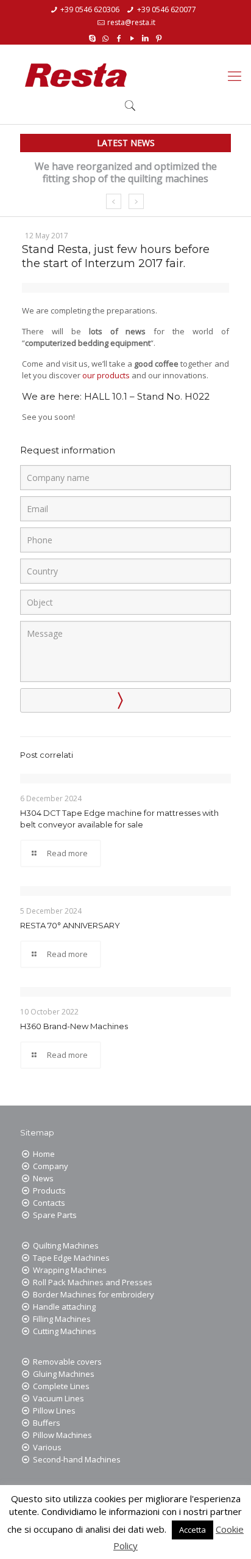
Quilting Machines (66, 1245)
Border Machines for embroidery (93, 1294)
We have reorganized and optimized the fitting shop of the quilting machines (126, 172)
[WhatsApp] (106, 37)
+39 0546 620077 (166, 9)
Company (50, 1166)
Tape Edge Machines (71, 1257)
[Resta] (76, 75)
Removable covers (67, 1361)
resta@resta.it (131, 22)
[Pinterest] (159, 37)
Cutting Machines (64, 1331)
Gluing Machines (63, 1373)
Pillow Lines (54, 1410)
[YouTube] (132, 37)
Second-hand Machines (77, 1459)
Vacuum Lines (58, 1398)
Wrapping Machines (70, 1269)
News (43, 1178)
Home (44, 1153)
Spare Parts (55, 1214)
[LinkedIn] (145, 37)
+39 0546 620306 (89, 9)
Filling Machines (62, 1318)
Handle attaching (64, 1306)
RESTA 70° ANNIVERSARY (70, 925)
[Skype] (92, 37)
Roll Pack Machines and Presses (92, 1282)
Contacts (49, 1202)
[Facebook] (119, 37)
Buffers (46, 1422)
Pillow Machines (62, 1434)
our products (106, 375)
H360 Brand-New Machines (74, 1026)
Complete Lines (61, 1386)
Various (47, 1447)
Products (49, 1190)
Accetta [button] (192, 1529)
